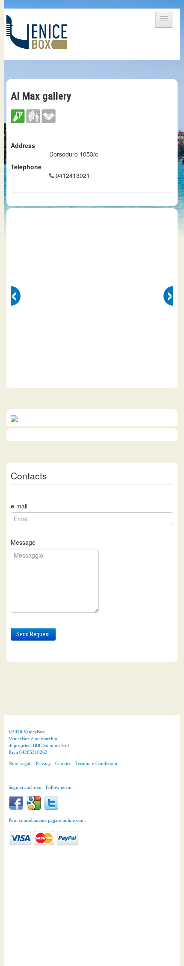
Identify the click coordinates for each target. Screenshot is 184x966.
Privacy (43, 763)
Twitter (51, 803)
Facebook (16, 803)
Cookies (63, 763)
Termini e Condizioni (96, 763)
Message (23, 542)
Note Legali (20, 763)
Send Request (33, 634)
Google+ (34, 803)
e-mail (19, 506)
